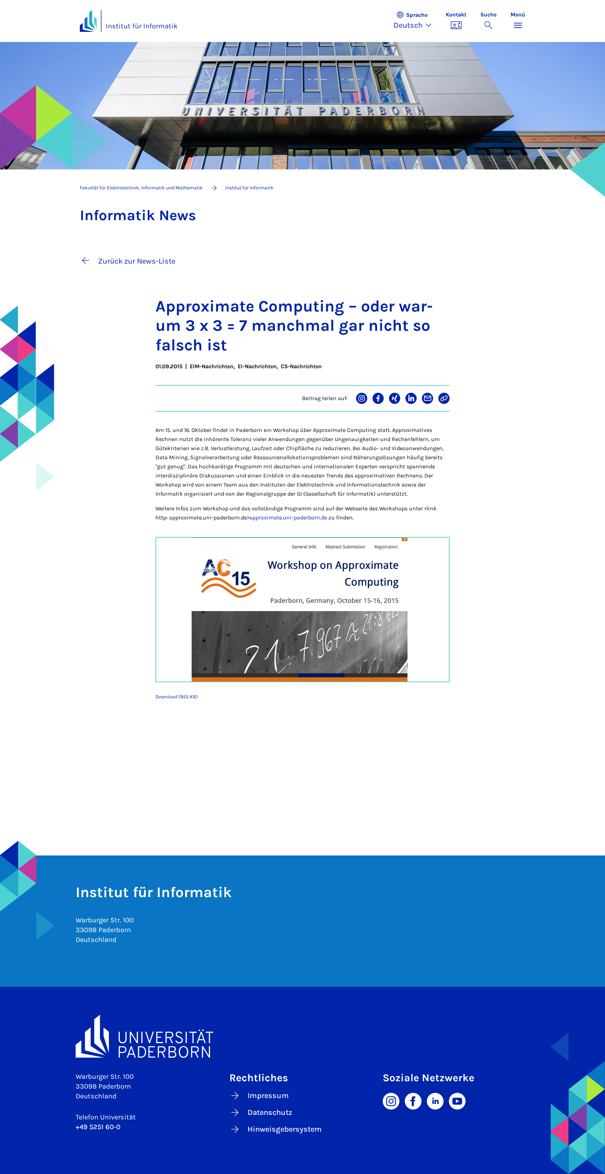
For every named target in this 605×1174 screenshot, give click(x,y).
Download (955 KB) (176, 697)
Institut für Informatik (142, 26)
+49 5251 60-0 (98, 1127)
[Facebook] (413, 1100)
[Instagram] (391, 1100)
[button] (416, 21)
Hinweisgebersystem (285, 1129)
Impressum (268, 1095)
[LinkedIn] (435, 1100)
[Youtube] (457, 1100)
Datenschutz (270, 1112)
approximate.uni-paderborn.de (288, 517)
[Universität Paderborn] (302, 1036)
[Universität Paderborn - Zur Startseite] (88, 21)
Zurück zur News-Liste (136, 261)
